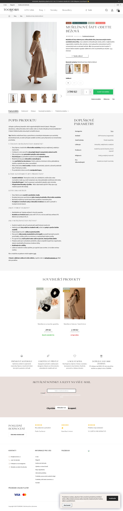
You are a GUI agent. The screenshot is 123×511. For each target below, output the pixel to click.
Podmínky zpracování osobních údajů (45, 476)
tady (34, 253)
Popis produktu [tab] (13, 111)
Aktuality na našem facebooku (19, 467)
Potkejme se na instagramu (18, 463)
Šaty (112, 131)
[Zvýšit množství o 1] (90, 91)
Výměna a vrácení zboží (41, 466)
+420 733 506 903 (15, 460)
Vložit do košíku (103, 92)
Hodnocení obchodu (23, 5)
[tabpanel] (48, 313)
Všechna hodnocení (17, 434)
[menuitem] (29, 10)
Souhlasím (112, 498)
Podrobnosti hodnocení (88, 36)
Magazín (12, 5)
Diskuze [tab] (33, 111)
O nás (5, 5)
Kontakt (37, 482)
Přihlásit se (61, 408)
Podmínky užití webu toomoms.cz (44, 479)
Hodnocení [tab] (24, 111)
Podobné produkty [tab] (61, 111)
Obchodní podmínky (40, 473)
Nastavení (67, 505)
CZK (118, 5)
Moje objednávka (40, 469)
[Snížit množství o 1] (82, 91)
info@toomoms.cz (16, 457)
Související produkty (45, 111)
